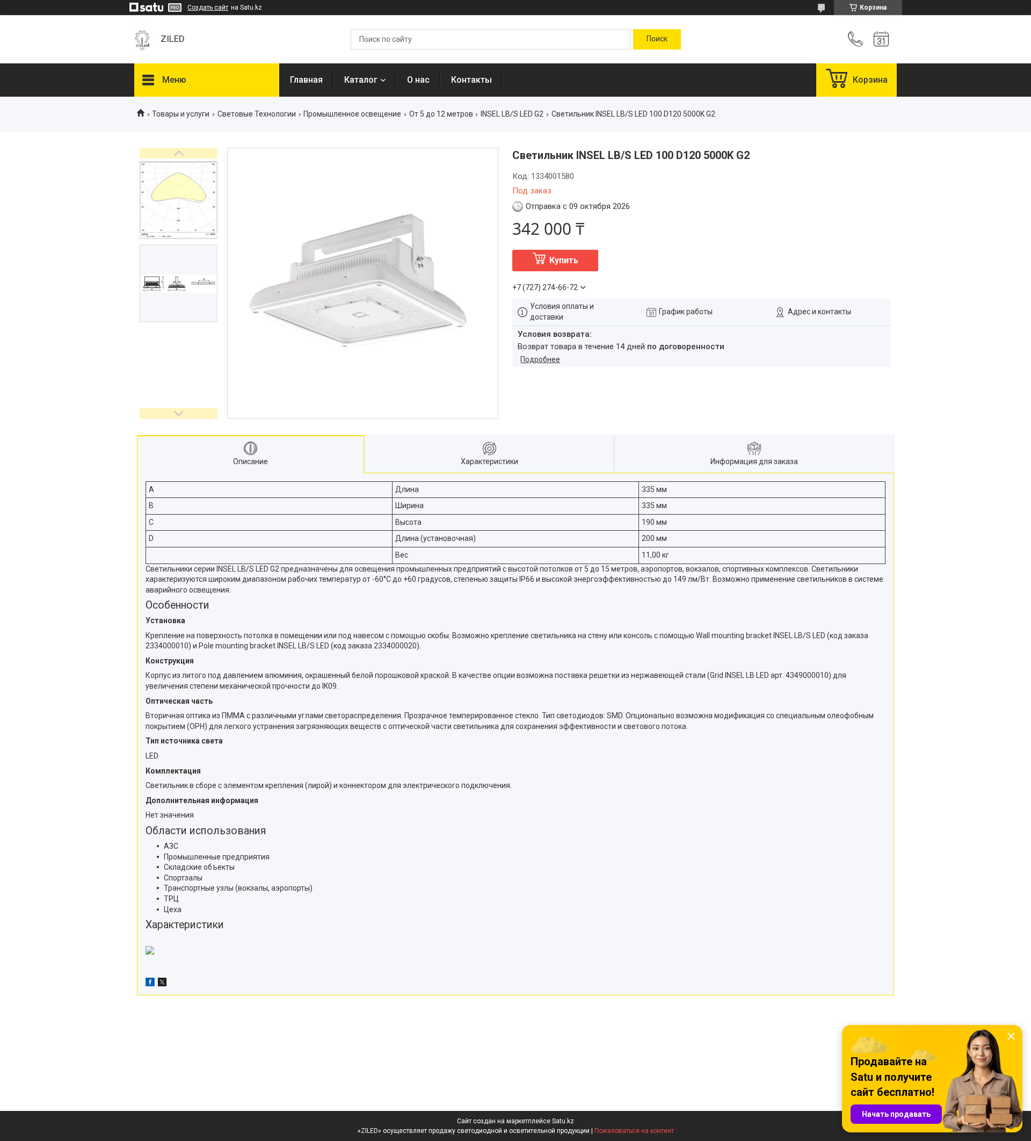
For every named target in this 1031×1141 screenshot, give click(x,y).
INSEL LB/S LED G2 (512, 114)
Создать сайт (207, 7)
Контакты (471, 80)
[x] (162, 983)
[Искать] (657, 39)
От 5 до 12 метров (441, 114)
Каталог (360, 80)
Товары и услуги (180, 114)
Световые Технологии (256, 114)
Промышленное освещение (352, 114)
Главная (306, 80)
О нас (418, 80)
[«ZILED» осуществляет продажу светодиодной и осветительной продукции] (142, 39)
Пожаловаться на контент (634, 1131)
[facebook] (150, 983)
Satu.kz (563, 1121)
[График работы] (881, 39)
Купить (563, 260)
